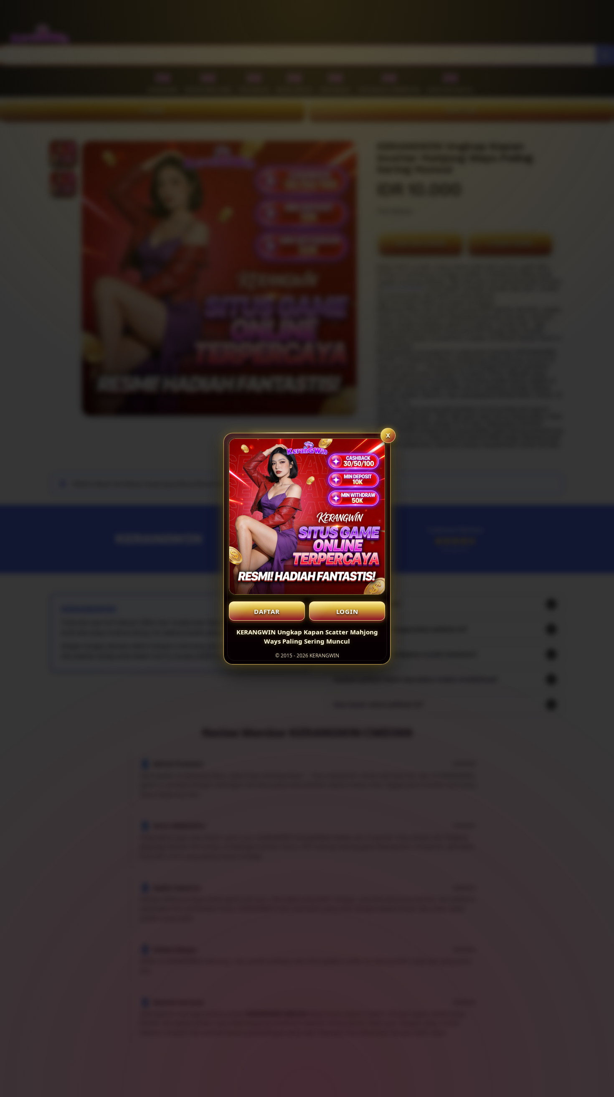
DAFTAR (267, 611)
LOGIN (347, 611)
